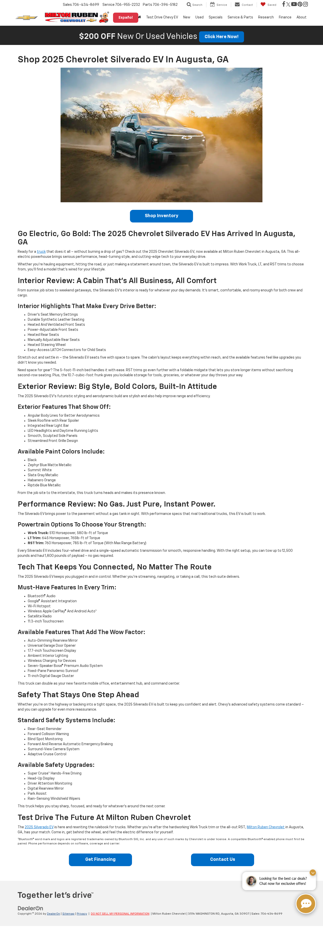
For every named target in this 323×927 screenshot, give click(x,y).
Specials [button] (216, 17)
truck (41, 252)
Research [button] (266, 17)
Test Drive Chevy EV (162, 17)
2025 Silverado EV (39, 827)
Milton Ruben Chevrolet (266, 827)
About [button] (302, 17)
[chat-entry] (306, 904)
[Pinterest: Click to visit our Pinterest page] (300, 5)
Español (126, 17)
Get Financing (100, 859)
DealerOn (53, 913)
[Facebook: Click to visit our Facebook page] (283, 5)
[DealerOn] (30, 908)
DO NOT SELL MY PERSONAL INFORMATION (120, 913)
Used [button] (199, 17)
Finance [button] (285, 17)
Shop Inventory (161, 216)
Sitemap (68, 913)
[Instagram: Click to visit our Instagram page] (305, 5)
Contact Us (222, 859)
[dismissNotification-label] (313, 872)
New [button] (186, 17)
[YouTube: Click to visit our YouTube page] (294, 5)
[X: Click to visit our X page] (288, 5)
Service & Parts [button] (240, 17)
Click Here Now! (221, 37)
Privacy (82, 913)
